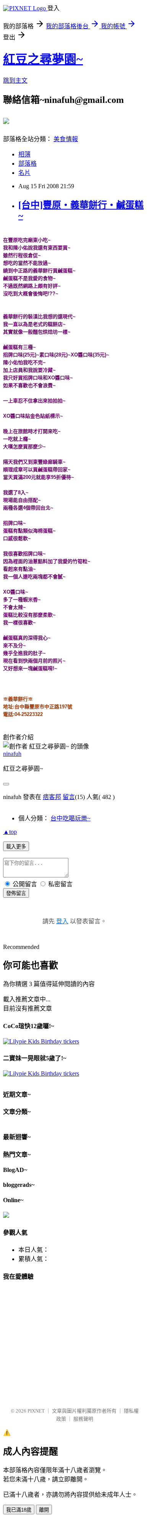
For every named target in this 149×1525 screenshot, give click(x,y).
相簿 (24, 154)
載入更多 (16, 847)
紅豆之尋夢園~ (43, 59)
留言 (69, 797)
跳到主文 (15, 80)
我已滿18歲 (18, 1510)
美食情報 (65, 139)
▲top (10, 831)
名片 (24, 172)
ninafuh (12, 753)
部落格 (27, 163)
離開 (44, 1510)
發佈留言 (16, 893)
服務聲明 (83, 1419)
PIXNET (36, 1411)
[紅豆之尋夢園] (6, 121)
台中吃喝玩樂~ (70, 818)
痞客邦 (52, 797)
